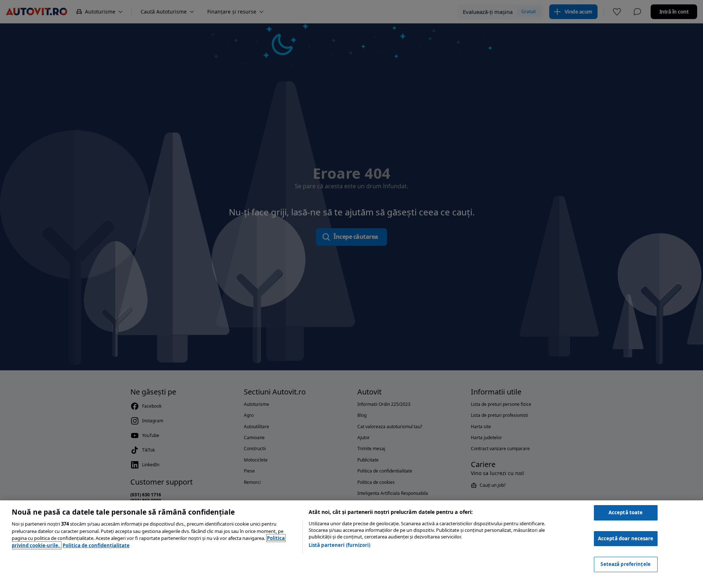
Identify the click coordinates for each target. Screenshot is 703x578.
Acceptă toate (626, 512)
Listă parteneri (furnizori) (340, 545)
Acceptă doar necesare (626, 538)
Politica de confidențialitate (96, 545)
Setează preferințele (625, 564)
